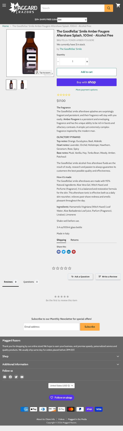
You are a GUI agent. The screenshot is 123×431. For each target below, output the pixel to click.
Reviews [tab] (8, 281)
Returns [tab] (74, 239)
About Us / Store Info (46, 419)
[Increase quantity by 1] (87, 61)
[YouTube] (22, 377)
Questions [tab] (28, 281)
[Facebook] (10, 377)
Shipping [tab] (61, 239)
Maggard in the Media (77, 419)
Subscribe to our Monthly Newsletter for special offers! (61, 319)
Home (5, 26)
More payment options (87, 89)
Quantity (61, 54)
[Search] (108, 8)
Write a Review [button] (109, 276)
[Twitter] (16, 377)
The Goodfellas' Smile (71, 49)
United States (60, 385)
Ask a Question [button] (82, 276)
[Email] (4, 377)
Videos (61, 419)
